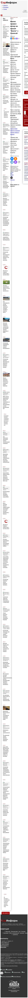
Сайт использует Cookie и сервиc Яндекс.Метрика (9, 965)
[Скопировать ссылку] (19, 38)
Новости (11, 18)
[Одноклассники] (13, 38)
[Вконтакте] (8, 973)
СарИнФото (15, 934)
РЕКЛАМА (3, 947)
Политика (23, 931)
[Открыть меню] (1, 15)
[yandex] (6, 976)
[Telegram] (15, 38)
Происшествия (14, 931)
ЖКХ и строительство (14, 933)
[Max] (25, 112)
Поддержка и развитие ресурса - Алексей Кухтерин (14, 991)
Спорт (26, 933)
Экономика (5, 933)
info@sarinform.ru (4, 945)
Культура (22, 933)
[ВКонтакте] (11, 38)
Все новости (5, 19)
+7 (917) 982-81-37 (5, 942)
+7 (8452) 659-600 (5, 944)
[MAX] (17, 38)
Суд (19, 931)
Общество (7, 931)
